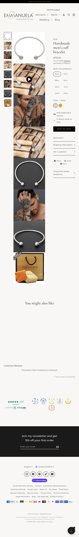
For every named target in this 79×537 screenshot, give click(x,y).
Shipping (67, 61)
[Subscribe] (57, 446)
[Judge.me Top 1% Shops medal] (68, 401)
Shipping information (62, 145)
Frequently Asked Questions (61, 172)
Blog (57, 20)
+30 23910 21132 (30, 521)
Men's (54, 15)
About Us (43, 489)
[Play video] (29, 79)
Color (59, 100)
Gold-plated (60, 105)
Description (58, 138)
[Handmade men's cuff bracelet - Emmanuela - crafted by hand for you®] (8, 36)
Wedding (44, 20)
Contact (38, 486)
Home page (53, 9)
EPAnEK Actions (56, 496)
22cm (57, 93)
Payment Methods (17, 493)
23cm (66, 93)
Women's (40, 15)
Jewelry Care (33, 489)
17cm (65, 74)
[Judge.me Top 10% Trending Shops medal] (52, 408)
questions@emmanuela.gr (45, 521)
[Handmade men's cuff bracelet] (8, 45)
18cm (57, 80)
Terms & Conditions (61, 493)
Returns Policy (33, 493)
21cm (66, 87)
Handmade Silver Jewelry (23, 486)
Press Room (63, 489)
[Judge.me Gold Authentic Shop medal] (52, 401)
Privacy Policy (46, 493)
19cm (65, 80)
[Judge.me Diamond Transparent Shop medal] (35, 401)
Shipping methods (18, 489)
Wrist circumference (62, 69)
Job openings (43, 496)
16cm (57, 74)
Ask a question (60, 152)
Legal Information (23, 496)
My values (53, 489)
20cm (57, 87)
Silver (55, 105)
